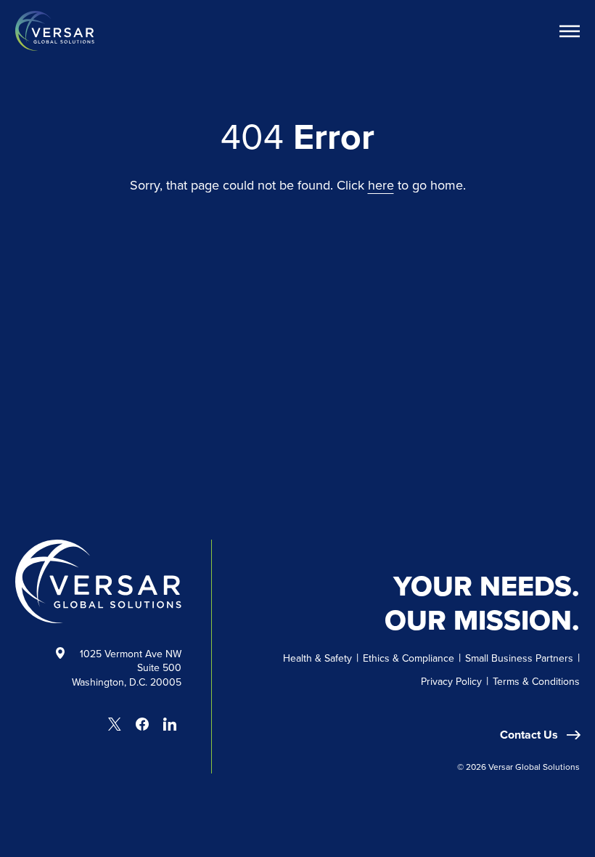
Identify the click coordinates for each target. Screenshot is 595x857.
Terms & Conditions (536, 681)
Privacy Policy (451, 681)
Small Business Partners (519, 658)
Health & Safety (317, 658)
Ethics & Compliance (408, 658)
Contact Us (530, 734)
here (381, 185)
